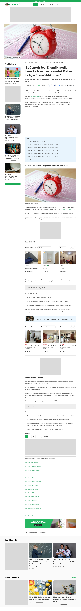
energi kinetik (42, 537)
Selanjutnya (45, 441)
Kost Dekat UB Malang (31, 482)
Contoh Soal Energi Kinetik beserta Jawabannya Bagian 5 (42, 156)
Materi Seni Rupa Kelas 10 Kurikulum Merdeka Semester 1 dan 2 (64, 604)
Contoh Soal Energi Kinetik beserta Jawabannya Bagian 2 (42, 147)
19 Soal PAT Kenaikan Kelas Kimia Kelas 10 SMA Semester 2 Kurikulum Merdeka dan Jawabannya (12, 157)
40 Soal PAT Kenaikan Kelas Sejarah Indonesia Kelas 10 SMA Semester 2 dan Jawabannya (12, 137)
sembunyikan (35, 139)
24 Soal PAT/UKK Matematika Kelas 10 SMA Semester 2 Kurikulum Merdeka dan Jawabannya (12, 117)
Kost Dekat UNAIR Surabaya (33, 517)
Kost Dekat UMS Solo (31, 505)
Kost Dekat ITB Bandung (32, 501)
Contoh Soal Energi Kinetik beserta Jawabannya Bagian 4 (42, 153)
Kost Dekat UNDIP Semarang (33, 475)
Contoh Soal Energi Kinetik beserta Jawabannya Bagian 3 (42, 150)
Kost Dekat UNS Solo (31, 498)
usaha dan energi (35, 96)
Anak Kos (64, 2)
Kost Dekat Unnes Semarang (33, 486)
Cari (35, 2)
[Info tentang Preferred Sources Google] (73, 85)
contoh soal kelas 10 (33, 537)
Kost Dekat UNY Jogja (31, 494)
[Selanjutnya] (74, 247)
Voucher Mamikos (50, 2)
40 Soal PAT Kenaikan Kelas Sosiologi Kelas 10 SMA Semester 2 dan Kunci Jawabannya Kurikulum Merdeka (12, 176)
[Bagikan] (49, 85)
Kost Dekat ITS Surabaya (32, 509)
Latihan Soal (13, 83)
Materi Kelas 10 (39, 607)
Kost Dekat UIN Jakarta (31, 521)
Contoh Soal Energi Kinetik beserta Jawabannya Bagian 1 (42, 144)
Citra (38, 85)
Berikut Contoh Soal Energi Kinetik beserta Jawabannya (42, 141)
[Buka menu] (75, 2)
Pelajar (36, 62)
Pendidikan (70, 2)
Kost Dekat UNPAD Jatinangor (33, 471)
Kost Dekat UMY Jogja (31, 490)
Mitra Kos (58, 2)
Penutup (29, 159)
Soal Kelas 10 (48, 62)
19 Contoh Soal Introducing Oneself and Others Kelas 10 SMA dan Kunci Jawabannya (12, 80)
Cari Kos (43, 2)
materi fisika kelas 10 (69, 209)
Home (26, 62)
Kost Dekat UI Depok (31, 479)
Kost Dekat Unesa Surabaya (33, 513)
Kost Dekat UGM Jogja (31, 467)
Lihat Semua (12, 183)
